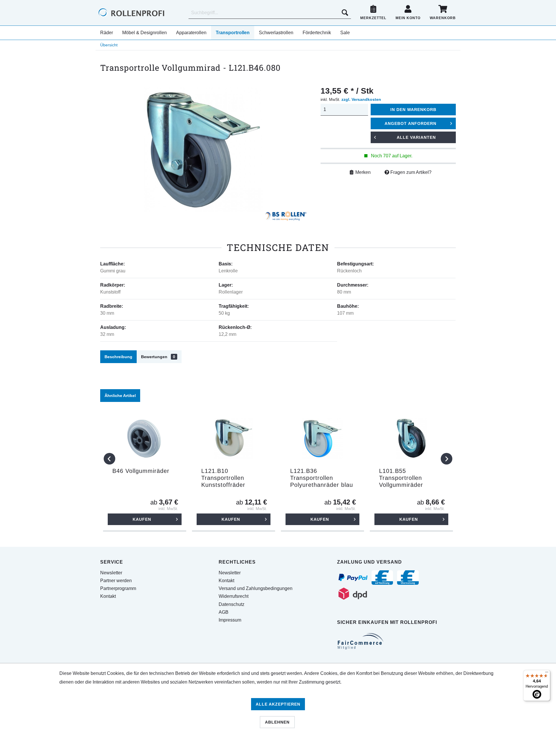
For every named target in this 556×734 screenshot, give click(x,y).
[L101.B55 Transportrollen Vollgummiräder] (411, 438)
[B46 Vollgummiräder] (145, 438)
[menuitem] (270, 13)
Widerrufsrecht (233, 596)
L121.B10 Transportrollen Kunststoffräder (223, 478)
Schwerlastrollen (276, 32)
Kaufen (142, 519)
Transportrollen (233, 32)
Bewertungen (158, 356)
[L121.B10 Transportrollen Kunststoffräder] (233, 438)
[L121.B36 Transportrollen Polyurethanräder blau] (322, 438)
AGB (223, 612)
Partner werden (116, 580)
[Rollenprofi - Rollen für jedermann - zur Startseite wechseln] (141, 13)
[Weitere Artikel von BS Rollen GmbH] (285, 217)
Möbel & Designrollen (144, 32)
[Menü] (546, 673)
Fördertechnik (317, 32)
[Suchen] (345, 13)
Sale (345, 32)
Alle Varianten (416, 137)
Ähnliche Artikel (120, 395)
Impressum (230, 620)
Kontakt (108, 596)
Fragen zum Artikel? (410, 172)
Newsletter (111, 572)
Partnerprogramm (118, 588)
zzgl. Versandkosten (361, 99)
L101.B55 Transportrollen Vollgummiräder (401, 478)
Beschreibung (118, 356)
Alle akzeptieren (278, 704)
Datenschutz (231, 604)
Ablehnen (277, 722)
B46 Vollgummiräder (140, 471)
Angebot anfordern (410, 123)
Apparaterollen (191, 32)
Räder (106, 32)
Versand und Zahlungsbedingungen (255, 588)
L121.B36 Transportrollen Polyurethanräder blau (321, 478)
